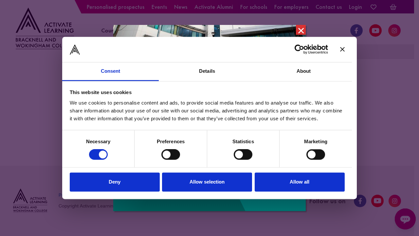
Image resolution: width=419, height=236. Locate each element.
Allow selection (207, 182)
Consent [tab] (110, 71)
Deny (114, 182)
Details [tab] (207, 71)
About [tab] (304, 71)
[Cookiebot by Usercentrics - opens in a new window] (299, 49)
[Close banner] (342, 49)
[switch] (170, 154)
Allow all (299, 182)
